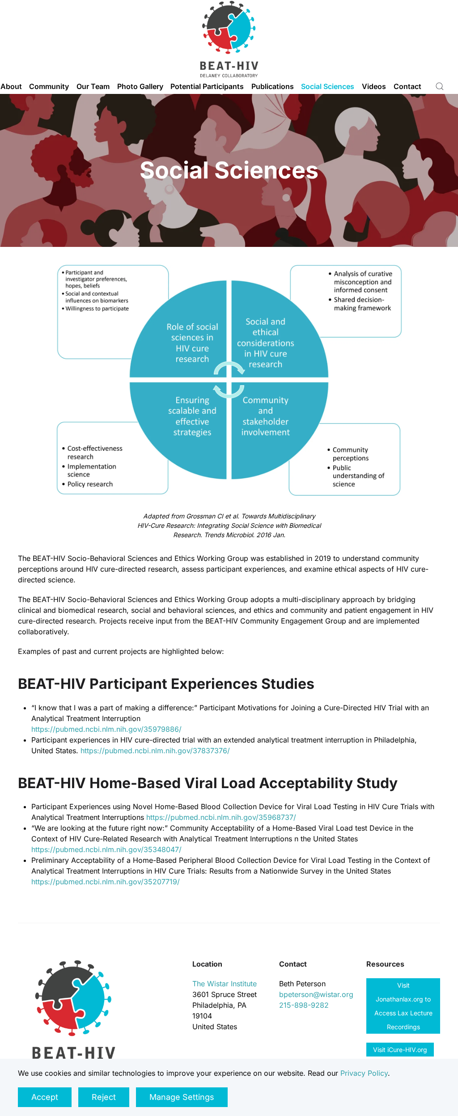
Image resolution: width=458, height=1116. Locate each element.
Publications (272, 86)
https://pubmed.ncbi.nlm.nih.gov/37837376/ (155, 750)
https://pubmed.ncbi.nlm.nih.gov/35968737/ (221, 817)
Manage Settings (181, 1097)
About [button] (11, 86)
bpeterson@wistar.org (316, 994)
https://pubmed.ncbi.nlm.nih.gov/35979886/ (106, 729)
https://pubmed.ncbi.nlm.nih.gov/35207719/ (105, 881)
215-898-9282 (304, 1005)
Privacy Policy (364, 1073)
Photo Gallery (140, 86)
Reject (104, 1097)
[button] (439, 86)
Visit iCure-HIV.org (400, 1049)
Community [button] (49, 86)
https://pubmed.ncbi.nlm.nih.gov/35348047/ (106, 849)
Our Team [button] (93, 86)
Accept (44, 1097)
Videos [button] (374, 86)
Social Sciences (327, 86)
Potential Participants (207, 86)
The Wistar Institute (224, 983)
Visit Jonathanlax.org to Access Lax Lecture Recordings (403, 1006)
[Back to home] (229, 39)
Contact (407, 86)
